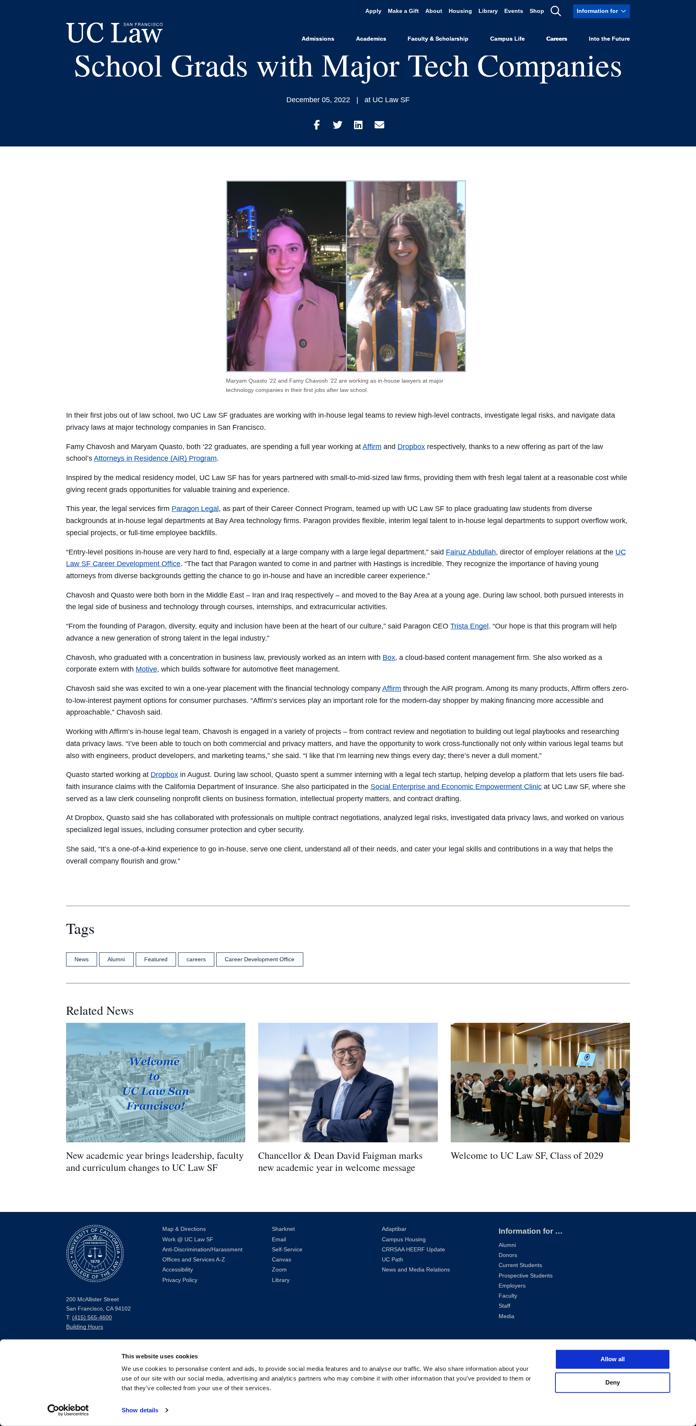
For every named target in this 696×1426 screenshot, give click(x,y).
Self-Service (287, 1250)
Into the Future (609, 39)
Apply (373, 11)
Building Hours (84, 1327)
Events (513, 11)
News (82, 959)
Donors (508, 1255)
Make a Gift (403, 11)
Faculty (508, 1296)
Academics (371, 39)
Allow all (613, 1359)
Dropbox (411, 447)
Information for (597, 11)
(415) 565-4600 (92, 1318)
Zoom (279, 1270)
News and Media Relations (416, 1270)
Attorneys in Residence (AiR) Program (155, 458)
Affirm (371, 447)
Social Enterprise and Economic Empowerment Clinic (456, 787)
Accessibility (177, 1270)
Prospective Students (526, 1276)
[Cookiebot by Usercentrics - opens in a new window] (68, 1410)
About (433, 11)
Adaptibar (394, 1229)
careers (196, 959)
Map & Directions (184, 1229)
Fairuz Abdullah (471, 552)
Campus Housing (404, 1239)
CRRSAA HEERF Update (413, 1250)
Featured (156, 959)
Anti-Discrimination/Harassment (202, 1250)
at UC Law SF (387, 100)
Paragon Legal (195, 509)
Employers (512, 1286)
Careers (556, 39)
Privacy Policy (179, 1280)
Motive (146, 669)
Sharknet (283, 1229)
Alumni (116, 959)
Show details (140, 1410)
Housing (460, 11)
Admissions (318, 39)
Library (488, 11)
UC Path (392, 1260)
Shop (537, 11)
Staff (504, 1306)
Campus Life (507, 39)
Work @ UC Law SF (187, 1239)
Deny (612, 1382)
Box (389, 657)
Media (506, 1316)
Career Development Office (259, 959)
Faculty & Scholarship (438, 39)
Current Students (520, 1265)
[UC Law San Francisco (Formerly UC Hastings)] (114, 33)
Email (279, 1239)
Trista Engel (469, 626)
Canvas (281, 1260)
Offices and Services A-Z (193, 1260)
